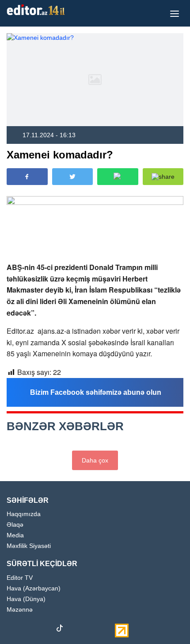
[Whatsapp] (90, 630)
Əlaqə (15, 524)
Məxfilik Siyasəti (29, 546)
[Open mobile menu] (174, 13)
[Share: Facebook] (27, 176)
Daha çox (95, 460)
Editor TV (20, 578)
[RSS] (106, 630)
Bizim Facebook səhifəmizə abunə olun (95, 392)
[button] (163, 176)
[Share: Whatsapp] (117, 176)
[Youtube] (44, 630)
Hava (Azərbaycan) (34, 588)
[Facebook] (13, 630)
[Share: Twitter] (72, 176)
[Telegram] (75, 630)
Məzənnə (20, 609)
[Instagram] (28, 630)
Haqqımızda (24, 514)
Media (15, 535)
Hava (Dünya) (26, 599)
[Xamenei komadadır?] (95, 79)
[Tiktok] (59, 630)
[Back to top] (165, 619)
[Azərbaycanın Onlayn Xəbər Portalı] (37, 9)
